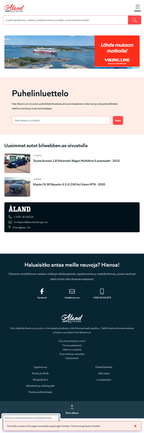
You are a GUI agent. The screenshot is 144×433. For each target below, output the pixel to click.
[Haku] (134, 19)
